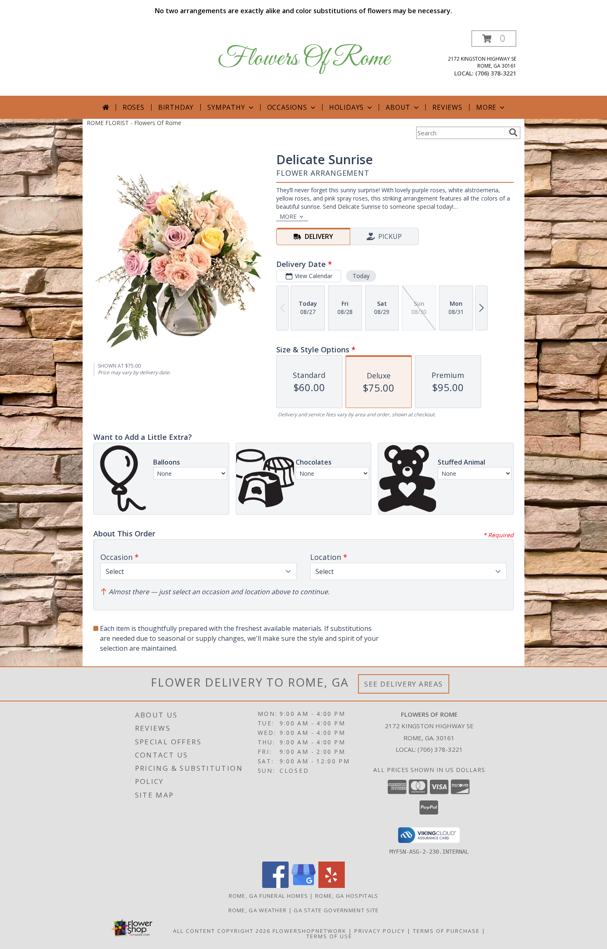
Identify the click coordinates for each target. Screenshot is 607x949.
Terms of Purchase (446, 931)
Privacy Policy (379, 931)
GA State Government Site (336, 910)
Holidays (346, 107)
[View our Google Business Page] (303, 886)
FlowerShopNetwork (309, 931)
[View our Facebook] (275, 886)
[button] (494, 39)
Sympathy (226, 107)
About (398, 107)
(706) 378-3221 (495, 73)
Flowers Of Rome (304, 59)
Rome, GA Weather (257, 910)
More (486, 107)
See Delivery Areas (403, 684)
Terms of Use (329, 936)
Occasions (287, 107)
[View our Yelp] (331, 886)
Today (361, 276)
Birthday (176, 107)
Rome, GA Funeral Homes (268, 895)
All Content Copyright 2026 (221, 931)
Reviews (447, 107)
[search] (513, 132)
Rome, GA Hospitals (346, 895)
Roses (134, 107)
